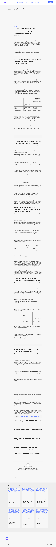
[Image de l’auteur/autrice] (14, 35)
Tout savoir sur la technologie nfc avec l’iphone (13, 519)
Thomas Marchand (18, 35)
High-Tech (18, 2)
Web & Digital (31, 2)
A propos (12, 544)
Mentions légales (7, 544)
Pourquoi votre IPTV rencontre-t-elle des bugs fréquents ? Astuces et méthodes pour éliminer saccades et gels (41, 500)
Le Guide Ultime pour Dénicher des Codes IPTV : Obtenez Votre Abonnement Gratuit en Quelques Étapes (28, 500)
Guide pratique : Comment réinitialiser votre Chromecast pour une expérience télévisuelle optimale (42, 521)
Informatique (22, 2)
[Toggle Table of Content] (19, 55)
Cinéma (35, 2)
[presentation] (14, 492)
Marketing (26, 2)
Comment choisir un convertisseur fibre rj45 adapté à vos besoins (30, 416)
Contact (50, 2)
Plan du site (19, 544)
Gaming (38, 2)
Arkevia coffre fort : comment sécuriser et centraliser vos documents (14, 499)
